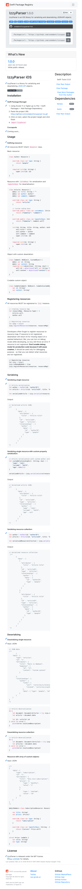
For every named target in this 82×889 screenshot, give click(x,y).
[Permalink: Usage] (6, 142)
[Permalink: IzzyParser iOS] (6, 83)
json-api (20, 21)
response (65, 21)
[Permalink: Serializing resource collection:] (6, 533)
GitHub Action (60, 879)
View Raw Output (63, 84)
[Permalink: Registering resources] (6, 303)
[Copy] (68, 34)
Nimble (60, 104)
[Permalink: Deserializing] (6, 639)
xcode (26, 21)
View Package (62, 88)
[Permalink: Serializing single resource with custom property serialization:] (6, 457)
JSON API (22, 86)
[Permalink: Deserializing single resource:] (6, 643)
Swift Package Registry (21, 4)
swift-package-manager (37, 21)
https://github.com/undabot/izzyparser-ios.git (29, 114)
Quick (59, 109)
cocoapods (50, 21)
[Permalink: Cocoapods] (6, 131)
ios (15, 21)
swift (11, 21)
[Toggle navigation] (73, 5)
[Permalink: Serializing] (6, 379)
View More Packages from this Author (65, 93)
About (33, 871)
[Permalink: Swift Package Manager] (6, 106)
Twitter (33, 874)
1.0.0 (11, 61)
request (57, 21)
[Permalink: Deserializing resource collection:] (6, 736)
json (70, 21)
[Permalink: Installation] (6, 101)
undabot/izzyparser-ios (23, 26)
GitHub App (59, 877)
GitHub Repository (62, 882)
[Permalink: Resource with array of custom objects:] (6, 760)
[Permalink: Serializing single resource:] (6, 384)
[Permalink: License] (6, 856)
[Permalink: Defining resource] (6, 147)
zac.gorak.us (35, 877)
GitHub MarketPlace (63, 874)
